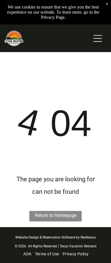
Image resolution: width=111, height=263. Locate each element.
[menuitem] (26, 254)
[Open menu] (97, 38)
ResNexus (88, 237)
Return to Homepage (55, 215)
